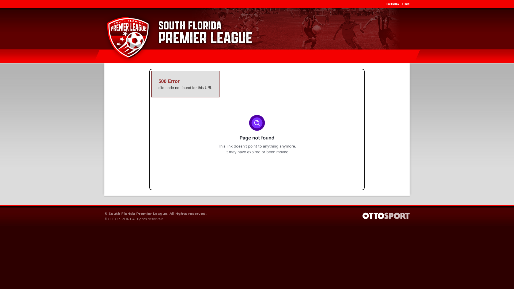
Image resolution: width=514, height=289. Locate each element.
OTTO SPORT (119, 219)
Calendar (393, 3)
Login (406, 3)
